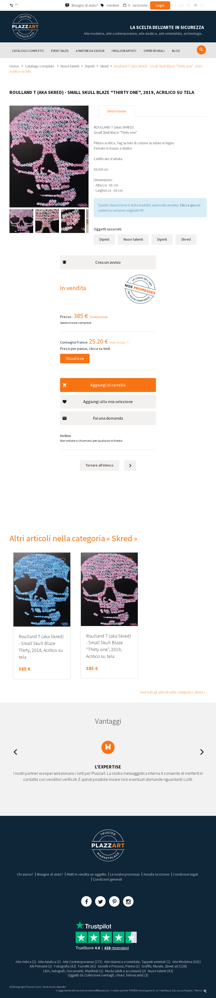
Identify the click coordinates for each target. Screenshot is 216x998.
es (202, 5)
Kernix (199, 990)
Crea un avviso (108, 262)
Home (14, 66)
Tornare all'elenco (100, 465)
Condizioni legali (185, 874)
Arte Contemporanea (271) (82, 961)
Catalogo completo (40, 66)
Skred (104, 66)
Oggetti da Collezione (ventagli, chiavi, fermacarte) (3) (108, 975)
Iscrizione (140, 5)
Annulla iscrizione (156, 874)
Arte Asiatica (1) (49, 961)
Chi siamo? (25, 874)
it (195, 5)
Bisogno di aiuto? (50, 874)
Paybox (188, 990)
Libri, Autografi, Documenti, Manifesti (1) (73, 971)
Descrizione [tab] (116, 111)
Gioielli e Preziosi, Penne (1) (119, 966)
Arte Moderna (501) (186, 961)
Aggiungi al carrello (108, 385)
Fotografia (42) (65, 966)
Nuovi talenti (70, 66)
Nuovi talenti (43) (160, 971)
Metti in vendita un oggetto (86, 874)
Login (160, 5)
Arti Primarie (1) (41, 966)
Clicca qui (187, 205)
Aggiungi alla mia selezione (108, 401)
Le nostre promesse (125, 874)
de (189, 5)
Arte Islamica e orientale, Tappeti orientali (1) (137, 961)
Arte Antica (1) (26, 961)
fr (174, 5)
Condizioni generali (107, 879)
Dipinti (90, 66)
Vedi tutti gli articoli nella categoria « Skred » (172, 692)
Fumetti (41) (87, 966)
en (181, 5)
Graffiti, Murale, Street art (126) (164, 966)
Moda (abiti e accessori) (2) (125, 971)
